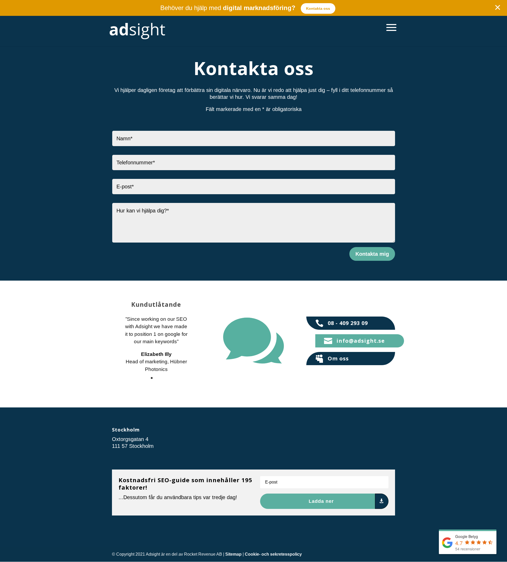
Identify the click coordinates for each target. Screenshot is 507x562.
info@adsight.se (360, 340)
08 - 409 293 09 (348, 323)
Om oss (338, 358)
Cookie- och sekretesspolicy (273, 554)
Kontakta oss (318, 8)
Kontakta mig (372, 254)
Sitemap (233, 554)
